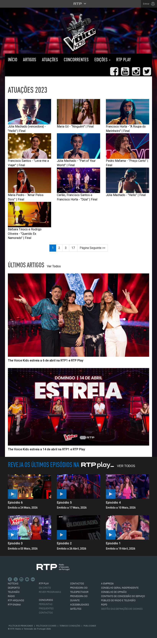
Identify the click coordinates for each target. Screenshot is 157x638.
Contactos (46, 612)
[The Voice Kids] (78, 32)
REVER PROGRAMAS (50, 592)
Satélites (75, 609)
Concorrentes (76, 59)
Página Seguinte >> (92, 248)
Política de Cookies (46, 626)
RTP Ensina (14, 604)
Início (12, 59)
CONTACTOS (77, 583)
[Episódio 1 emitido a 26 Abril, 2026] (127, 527)
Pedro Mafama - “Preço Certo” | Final (127, 163)
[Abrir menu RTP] (78, 3)
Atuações (50, 59)
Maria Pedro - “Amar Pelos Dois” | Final (25, 197)
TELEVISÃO (14, 592)
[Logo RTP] (53, 567)
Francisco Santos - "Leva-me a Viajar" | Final (28, 163)
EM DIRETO (45, 587)
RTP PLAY (123, 59)
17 (73, 248)
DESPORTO (14, 587)
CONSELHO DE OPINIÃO (114, 592)
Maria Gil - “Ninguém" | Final (75, 126)
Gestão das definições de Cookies (121, 609)
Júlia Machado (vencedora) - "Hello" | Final (27, 129)
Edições (101, 59)
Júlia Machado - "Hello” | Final (126, 195)
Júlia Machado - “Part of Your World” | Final (76, 163)
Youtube (27, 579)
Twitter (16, 579)
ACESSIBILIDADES (79, 604)
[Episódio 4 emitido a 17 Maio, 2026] (127, 486)
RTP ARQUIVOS (16, 600)
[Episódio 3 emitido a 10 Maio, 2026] (29, 527)
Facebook (10, 579)
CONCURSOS (46, 600)
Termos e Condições (70, 626)
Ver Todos (54, 266)
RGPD (104, 604)
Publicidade (89, 626)
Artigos (29, 59)
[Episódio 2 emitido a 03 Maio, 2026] (78, 527)
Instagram (21, 579)
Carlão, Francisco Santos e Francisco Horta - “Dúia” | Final (77, 197)
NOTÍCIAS (13, 583)
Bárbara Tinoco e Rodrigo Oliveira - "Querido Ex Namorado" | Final (25, 233)
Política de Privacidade (21, 626)
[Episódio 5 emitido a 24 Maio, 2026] (78, 486)
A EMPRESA (107, 583)
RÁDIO (11, 596)
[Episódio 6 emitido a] (29, 486)
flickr (33, 579)
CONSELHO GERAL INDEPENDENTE (120, 587)
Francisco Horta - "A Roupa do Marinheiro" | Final (126, 129)
